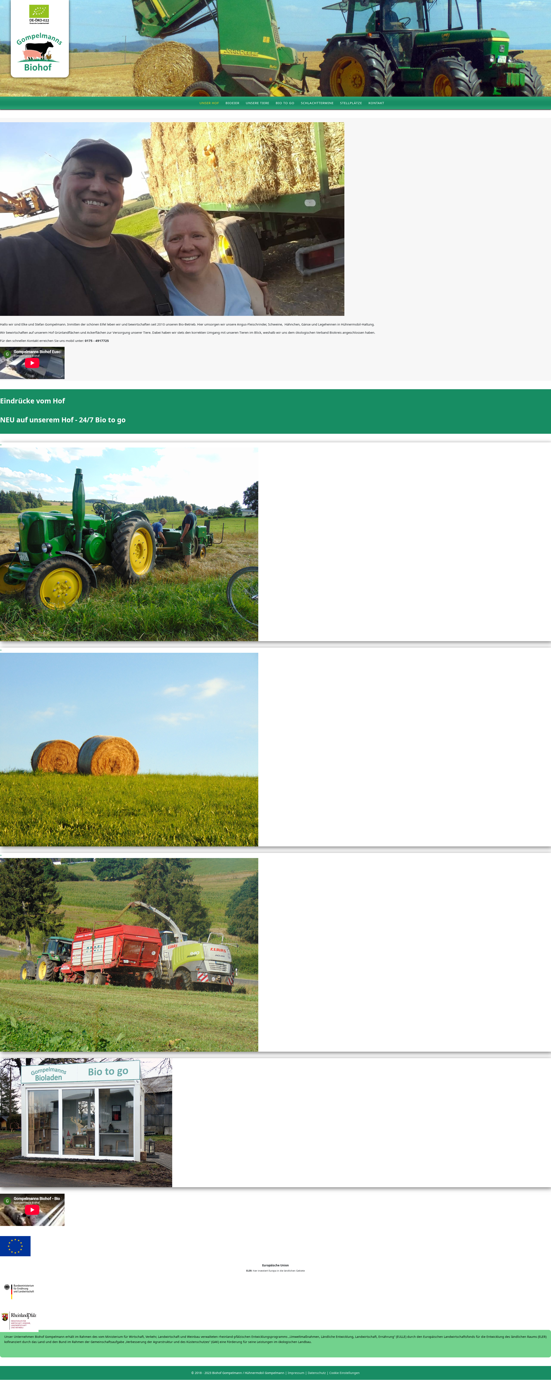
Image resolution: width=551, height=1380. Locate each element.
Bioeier (232, 103)
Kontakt (376, 103)
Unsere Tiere (257, 103)
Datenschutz (317, 1373)
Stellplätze (351, 103)
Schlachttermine (317, 103)
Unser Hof (209, 103)
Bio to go (285, 103)
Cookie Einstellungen (344, 1373)
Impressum (296, 1373)
